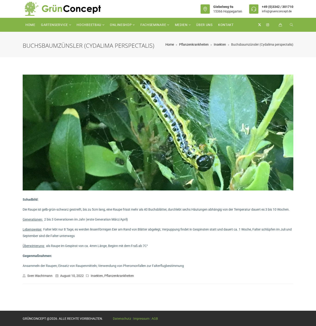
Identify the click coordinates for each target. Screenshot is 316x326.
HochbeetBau (89, 25)
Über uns (204, 25)
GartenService (55, 25)
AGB (155, 318)
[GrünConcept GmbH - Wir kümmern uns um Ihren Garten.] (66, 9)
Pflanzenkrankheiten (194, 44)
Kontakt (226, 25)
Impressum (141, 318)
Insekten (220, 44)
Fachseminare (153, 25)
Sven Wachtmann (40, 276)
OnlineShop (121, 25)
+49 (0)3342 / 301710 (277, 7)
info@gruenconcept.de (277, 11)
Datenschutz (122, 318)
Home (30, 25)
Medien (182, 25)
